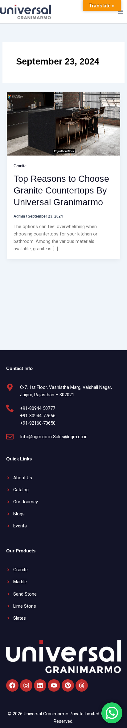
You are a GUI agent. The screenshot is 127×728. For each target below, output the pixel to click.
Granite (20, 166)
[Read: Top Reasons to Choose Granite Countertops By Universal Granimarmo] (63, 123)
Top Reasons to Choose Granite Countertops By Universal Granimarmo (61, 190)
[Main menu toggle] (120, 11)
